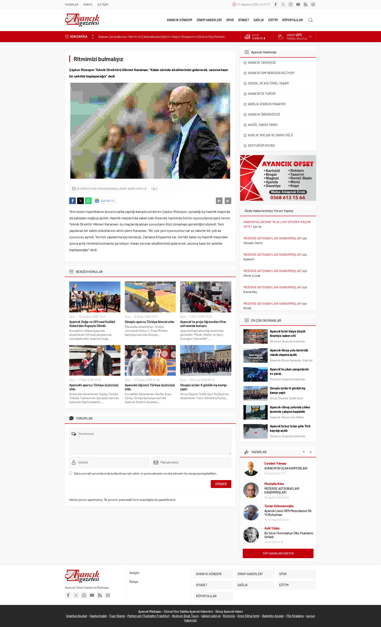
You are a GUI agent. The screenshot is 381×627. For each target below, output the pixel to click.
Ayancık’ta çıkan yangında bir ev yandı (289, 371)
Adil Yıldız (272, 528)
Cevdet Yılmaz (275, 463)
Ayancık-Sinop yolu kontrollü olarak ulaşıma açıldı (289, 352)
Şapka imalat (98, 616)
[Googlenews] (313, 4)
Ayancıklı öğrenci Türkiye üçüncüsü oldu (150, 387)
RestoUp (229, 616)
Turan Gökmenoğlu (279, 506)
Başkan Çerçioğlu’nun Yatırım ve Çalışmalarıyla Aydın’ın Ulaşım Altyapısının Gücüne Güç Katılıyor (161, 36)
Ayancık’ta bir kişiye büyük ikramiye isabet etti (287, 333)
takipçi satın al (210, 616)
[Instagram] (291, 4)
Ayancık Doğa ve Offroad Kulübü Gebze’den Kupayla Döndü (92, 324)
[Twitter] (283, 4)
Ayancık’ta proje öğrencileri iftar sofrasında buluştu (203, 324)
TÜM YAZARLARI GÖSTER (278, 553)
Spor (72, 316)
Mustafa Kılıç (274, 483)
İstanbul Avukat (76, 616)
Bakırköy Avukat (273, 616)
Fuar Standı (117, 616)
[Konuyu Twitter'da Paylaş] (80, 200)
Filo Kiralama (295, 616)
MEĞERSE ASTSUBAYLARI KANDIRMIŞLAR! (272, 238)
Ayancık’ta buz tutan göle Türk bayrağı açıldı (290, 428)
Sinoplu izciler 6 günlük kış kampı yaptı (203, 387)
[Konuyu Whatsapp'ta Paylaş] (88, 200)
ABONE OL (108, 201)
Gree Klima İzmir (248, 616)
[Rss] (306, 4)
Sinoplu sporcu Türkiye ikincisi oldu (149, 322)
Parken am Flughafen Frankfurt (148, 616)
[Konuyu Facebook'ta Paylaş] (72, 200)
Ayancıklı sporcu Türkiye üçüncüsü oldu (93, 387)
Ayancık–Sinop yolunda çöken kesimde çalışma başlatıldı (290, 409)
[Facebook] (276, 4)
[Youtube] (298, 4)
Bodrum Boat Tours (185, 616)
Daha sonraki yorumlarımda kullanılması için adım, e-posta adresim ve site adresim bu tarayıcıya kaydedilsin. (145, 473)
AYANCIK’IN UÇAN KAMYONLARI (286, 468)
